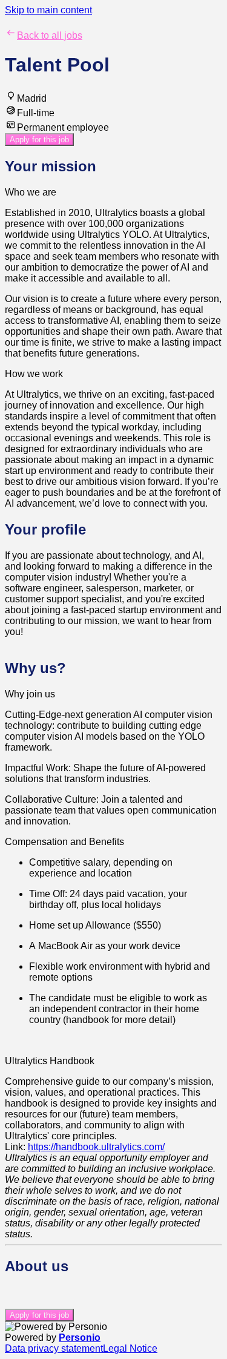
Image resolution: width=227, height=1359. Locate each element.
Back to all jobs (49, 35)
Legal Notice (130, 1348)
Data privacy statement (54, 1348)
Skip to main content (48, 10)
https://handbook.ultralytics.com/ (96, 1147)
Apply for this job (39, 139)
